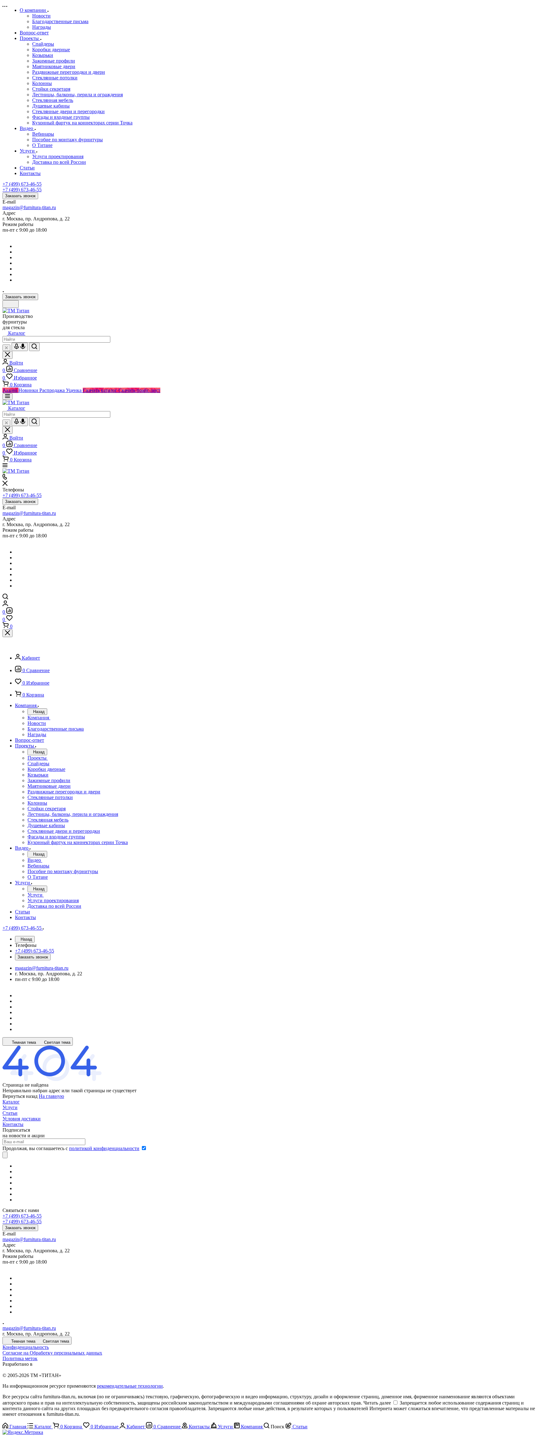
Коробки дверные (51, 49)
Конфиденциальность (25, 1347)
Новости (41, 15)
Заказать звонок (20, 196)
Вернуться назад (20, 1096)
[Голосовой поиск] (20, 347)
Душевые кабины (51, 105)
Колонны (42, 83)
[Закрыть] (7, 633)
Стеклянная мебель (52, 100)
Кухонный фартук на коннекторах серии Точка (82, 122)
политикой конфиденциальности (104, 1148)
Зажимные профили (53, 60)
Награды (41, 27)
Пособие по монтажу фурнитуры (67, 139)
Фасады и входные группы (61, 117)
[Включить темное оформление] (10, 304)
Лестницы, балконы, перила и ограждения (77, 94)
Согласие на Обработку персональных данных (52, 1352)
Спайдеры (43, 44)
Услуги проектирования (57, 156)
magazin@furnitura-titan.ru (29, 207)
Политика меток (20, 1358)
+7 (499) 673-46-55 (22, 184)
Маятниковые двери (53, 66)
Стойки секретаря (51, 89)
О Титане (42, 145)
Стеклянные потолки (55, 77)
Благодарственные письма (60, 21)
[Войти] (5, 604)
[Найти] (34, 347)
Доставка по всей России (59, 162)
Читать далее (377, 1402)
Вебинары (43, 134)
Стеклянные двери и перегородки (68, 111)
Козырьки (42, 55)
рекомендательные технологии (130, 1386)
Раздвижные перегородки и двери (68, 72)
